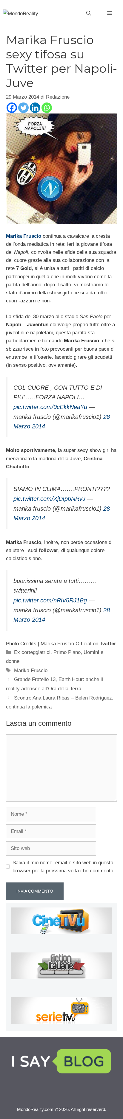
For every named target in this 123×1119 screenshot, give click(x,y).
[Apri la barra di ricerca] (88, 13)
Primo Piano (67, 652)
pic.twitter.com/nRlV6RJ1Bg (50, 600)
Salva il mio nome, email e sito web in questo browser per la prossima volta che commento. (64, 867)
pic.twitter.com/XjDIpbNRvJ (49, 498)
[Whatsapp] (46, 107)
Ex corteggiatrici (32, 652)
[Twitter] (23, 107)
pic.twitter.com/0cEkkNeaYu (50, 407)
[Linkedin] (35, 107)
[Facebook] (12, 107)
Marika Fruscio (30, 670)
